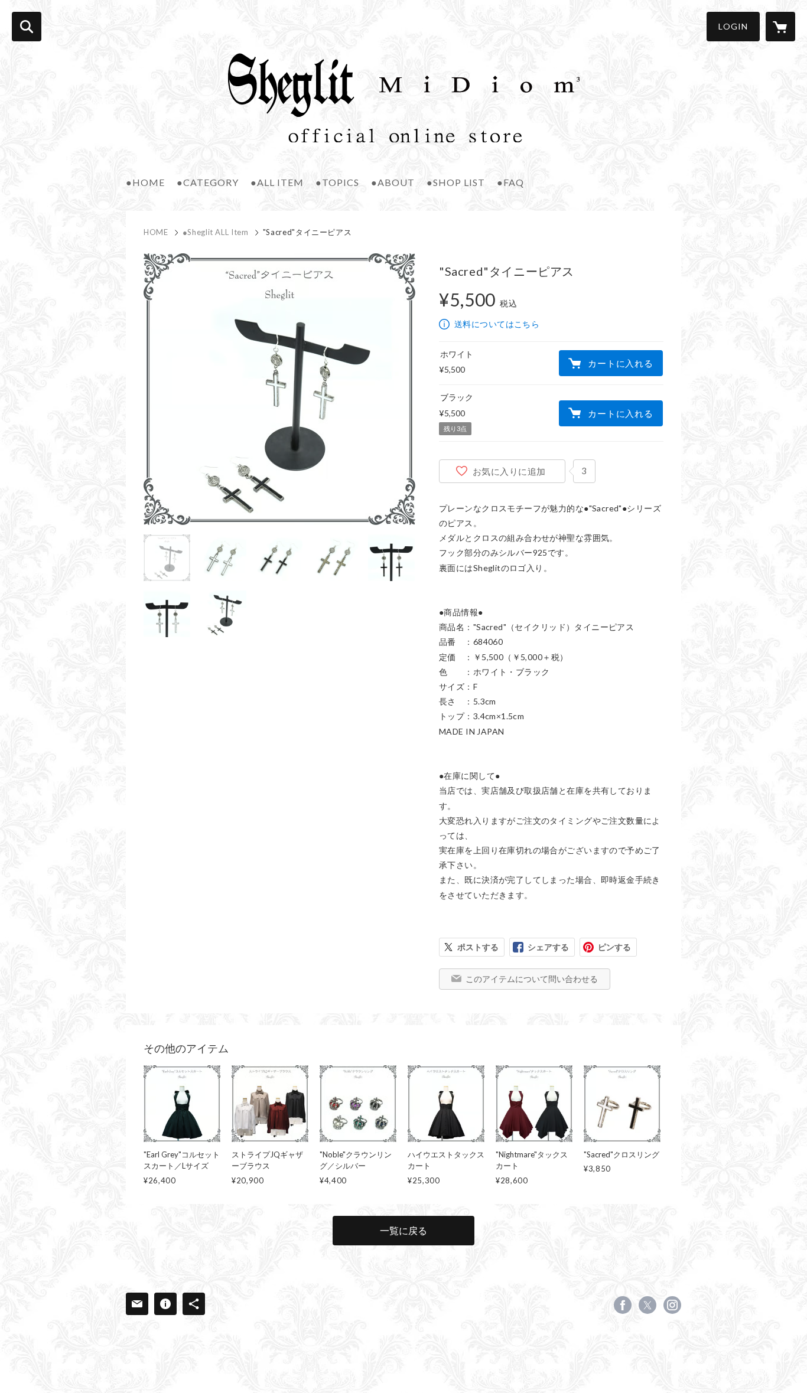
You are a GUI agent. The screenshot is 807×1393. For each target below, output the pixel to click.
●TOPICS (337, 182)
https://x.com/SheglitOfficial (647, 1305)
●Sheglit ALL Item (216, 232)
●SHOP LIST (456, 182)
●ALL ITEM (277, 182)
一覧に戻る (403, 1230)
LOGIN (733, 26)
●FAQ (510, 182)
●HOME (145, 182)
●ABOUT (393, 182)
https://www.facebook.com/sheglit (623, 1305)
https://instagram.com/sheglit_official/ (672, 1305)
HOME (156, 232)
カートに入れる (620, 363)
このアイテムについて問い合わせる (532, 979)
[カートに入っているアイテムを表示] (780, 26)
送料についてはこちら (496, 324)
